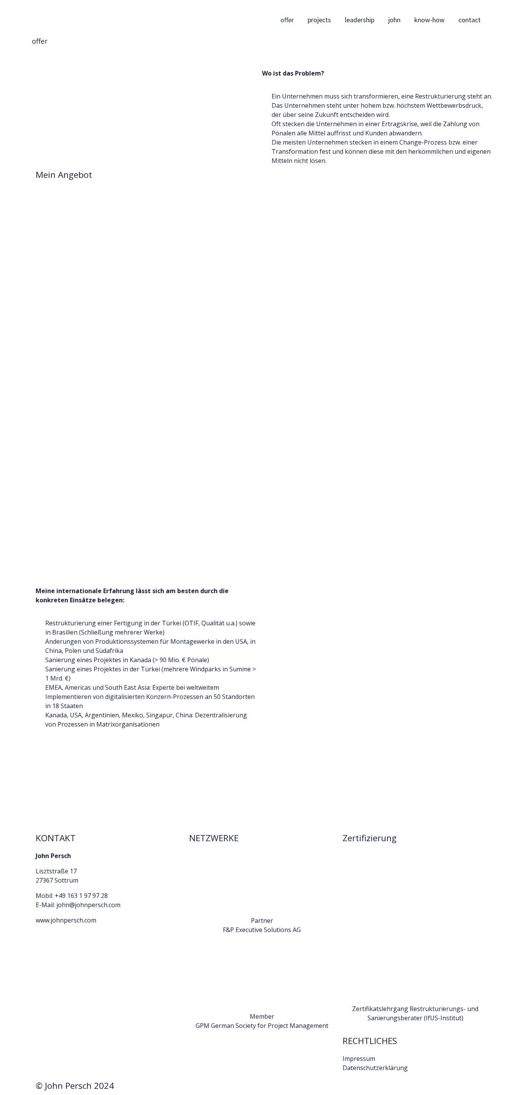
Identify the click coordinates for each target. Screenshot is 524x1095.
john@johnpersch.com (88, 905)
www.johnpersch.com (66, 920)
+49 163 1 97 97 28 (81, 895)
